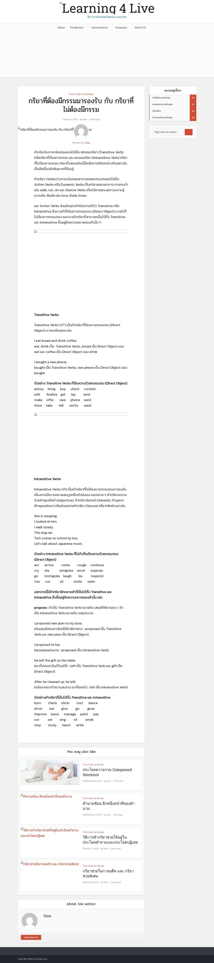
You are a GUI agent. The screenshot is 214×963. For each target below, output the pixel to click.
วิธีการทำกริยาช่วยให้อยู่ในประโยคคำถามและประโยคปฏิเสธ (110, 840)
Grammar (121, 27)
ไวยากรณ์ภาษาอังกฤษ (81, 94)
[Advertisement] (107, 55)
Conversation (99, 27)
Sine (85, 119)
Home (61, 27)
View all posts (31, 937)
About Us (140, 27)
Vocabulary (77, 27)
